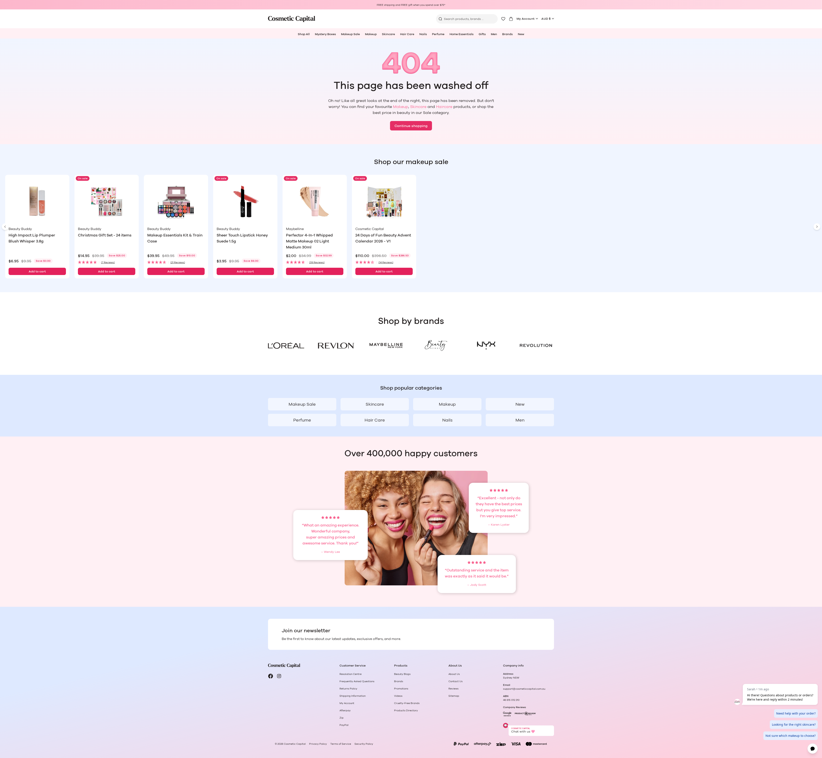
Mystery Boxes (325, 34)
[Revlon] (336, 345)
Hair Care (407, 34)
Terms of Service (340, 744)
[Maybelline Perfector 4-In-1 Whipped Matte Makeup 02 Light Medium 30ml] (314, 201)
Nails (423, 34)
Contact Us (455, 681)
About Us (454, 674)
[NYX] (486, 345)
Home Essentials (462, 34)
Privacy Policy (318, 744)
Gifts (482, 34)
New (521, 34)
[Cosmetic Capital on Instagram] (279, 676)
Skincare (388, 34)
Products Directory (406, 710)
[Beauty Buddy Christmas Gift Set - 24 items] (106, 201)
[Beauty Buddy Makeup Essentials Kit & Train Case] (176, 201)
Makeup (371, 34)
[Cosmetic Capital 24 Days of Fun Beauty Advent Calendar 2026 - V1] (384, 201)
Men (494, 34)
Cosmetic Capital (295, 744)
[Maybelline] (386, 345)
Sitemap (453, 696)
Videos (398, 696)
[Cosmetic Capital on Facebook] (270, 676)
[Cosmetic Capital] (291, 19)
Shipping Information (353, 696)
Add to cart (37, 271)
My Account (526, 18)
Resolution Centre (351, 674)
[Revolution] (536, 345)
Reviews (453, 688)
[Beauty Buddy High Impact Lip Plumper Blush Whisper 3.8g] (37, 201)
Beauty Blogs (402, 674)
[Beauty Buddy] (436, 345)
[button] (106, 262)
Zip (342, 717)
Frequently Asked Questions (357, 681)
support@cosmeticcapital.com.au (524, 689)
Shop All (304, 34)
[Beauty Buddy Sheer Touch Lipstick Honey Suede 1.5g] (245, 201)
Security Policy (363, 744)
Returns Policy (348, 688)
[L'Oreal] (286, 345)
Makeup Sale (350, 34)
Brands (507, 34)
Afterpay (345, 710)
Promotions (401, 688)
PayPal (344, 725)
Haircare (444, 107)
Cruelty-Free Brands (407, 703)
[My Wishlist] (503, 19)
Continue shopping (411, 126)
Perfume (438, 34)
